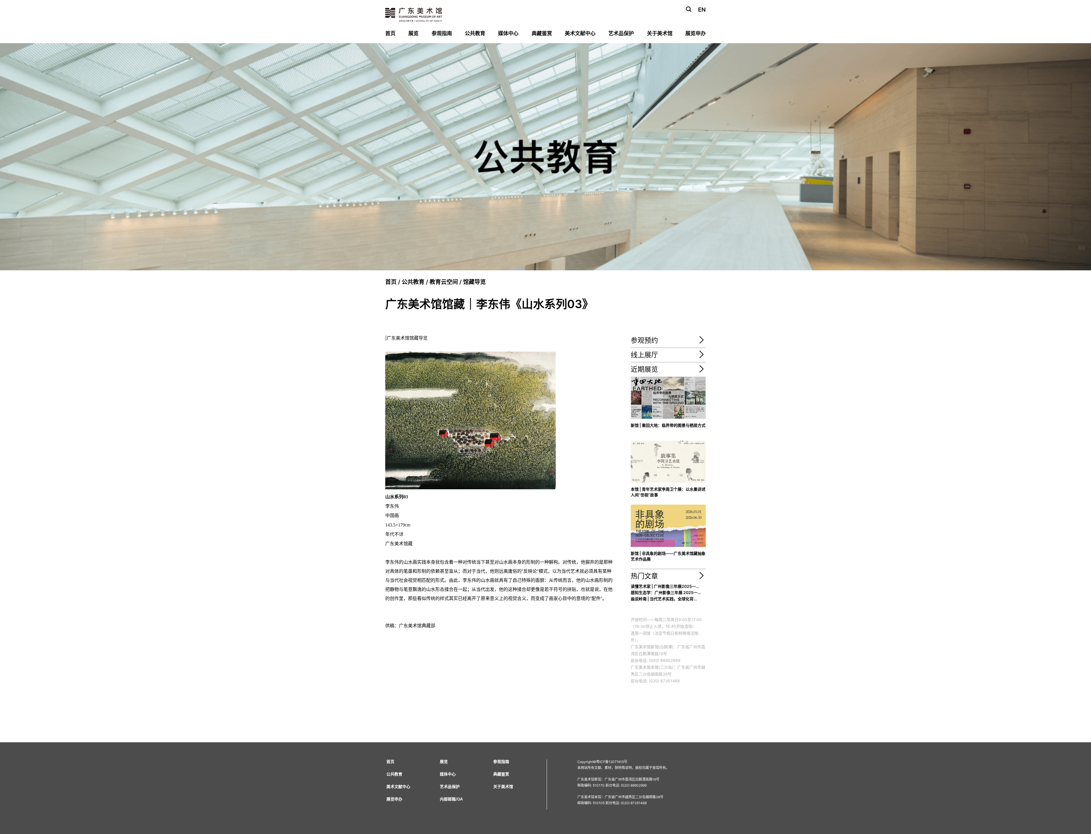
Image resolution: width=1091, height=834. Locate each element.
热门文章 (644, 576)
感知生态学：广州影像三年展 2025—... (666, 592)
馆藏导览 (474, 282)
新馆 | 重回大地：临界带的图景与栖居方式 (668, 425)
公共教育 (475, 33)
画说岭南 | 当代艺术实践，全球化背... (664, 598)
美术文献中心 (580, 33)
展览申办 (695, 33)
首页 (390, 33)
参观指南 (442, 33)
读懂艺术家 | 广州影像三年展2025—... (665, 586)
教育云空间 (444, 282)
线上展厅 (644, 355)
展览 (413, 33)
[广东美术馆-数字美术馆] (701, 356)
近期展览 (644, 369)
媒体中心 (508, 33)
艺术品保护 (621, 33)
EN (702, 9)
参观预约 (644, 340)
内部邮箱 (448, 799)
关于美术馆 (659, 33)
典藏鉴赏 (542, 33)
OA (460, 799)
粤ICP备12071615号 (611, 762)
